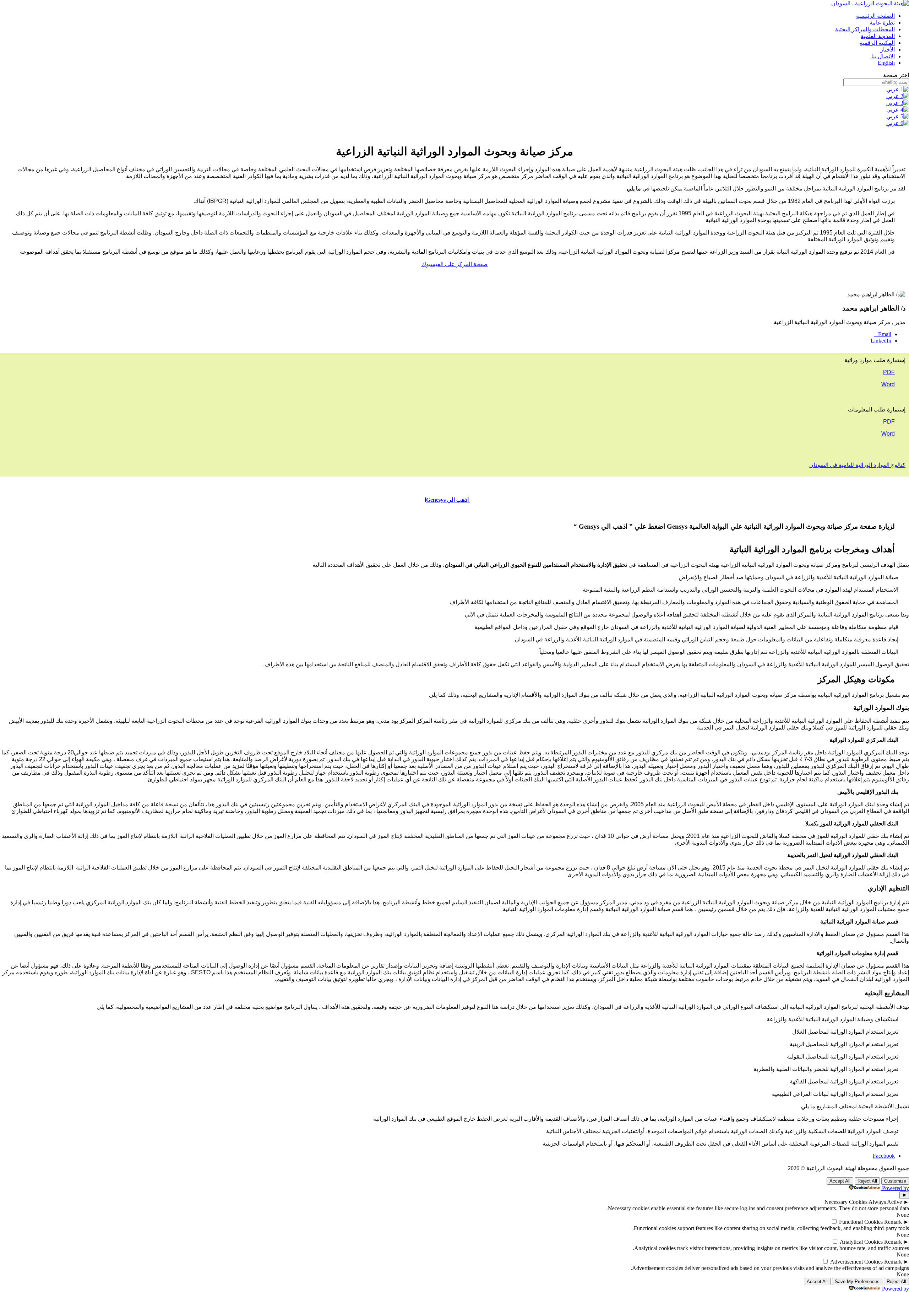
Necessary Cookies (845, 1202)
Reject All (867, 1181)
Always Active (885, 1202)
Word (888, 434)
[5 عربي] (897, 116)
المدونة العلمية (878, 36)
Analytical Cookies (861, 1242)
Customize (895, 1181)
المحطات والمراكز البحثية (865, 29)
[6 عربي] (897, 123)
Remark (893, 1222)
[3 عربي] (897, 103)
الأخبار (887, 50)
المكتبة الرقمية (877, 43)
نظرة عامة (882, 23)
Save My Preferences (857, 1281)
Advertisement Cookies (856, 1262)
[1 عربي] (897, 89)
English (886, 63)
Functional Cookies (861, 1222)
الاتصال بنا (883, 56)
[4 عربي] (897, 110)
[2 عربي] (897, 96)
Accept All (839, 1181)
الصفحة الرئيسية (875, 16)
